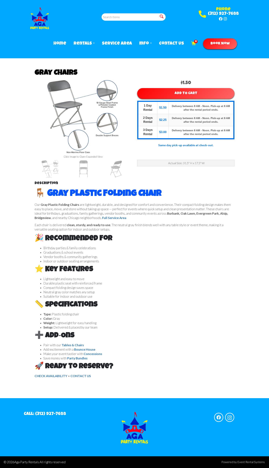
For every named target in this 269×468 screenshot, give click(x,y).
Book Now (220, 44)
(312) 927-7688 (223, 14)
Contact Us (171, 43)
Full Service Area (114, 218)
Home (59, 43)
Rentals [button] (83, 43)
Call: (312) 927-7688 (45, 414)
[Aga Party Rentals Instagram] (225, 19)
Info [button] (144, 43)
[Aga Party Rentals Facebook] (221, 19)
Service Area (117, 43)
